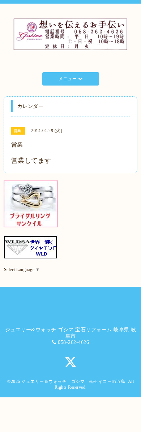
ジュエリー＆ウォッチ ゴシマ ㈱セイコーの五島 (73, 381)
